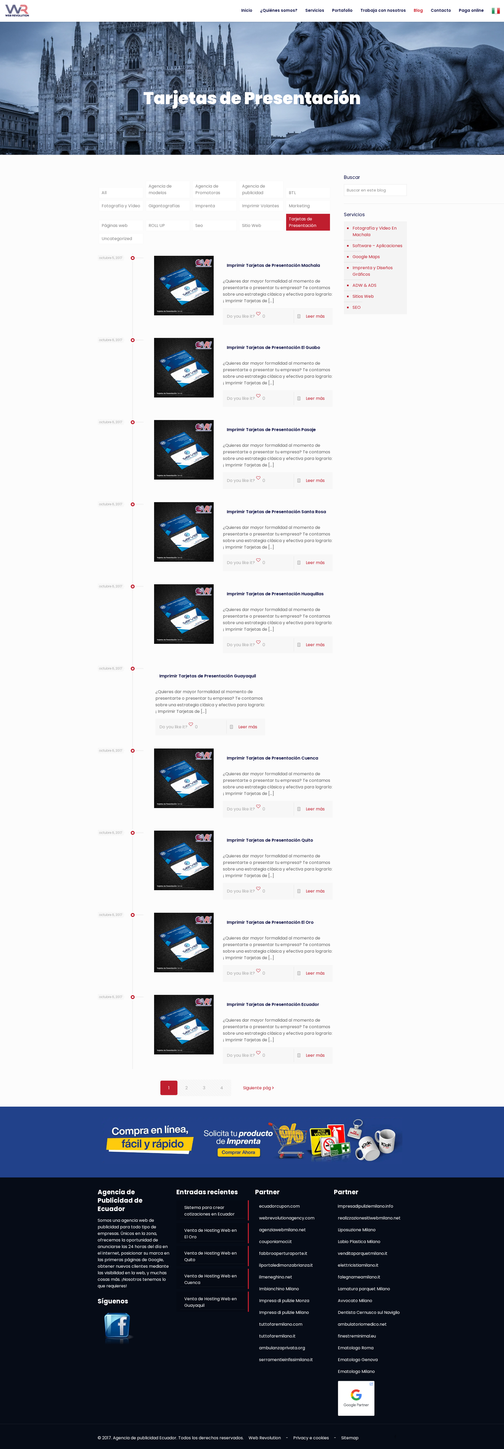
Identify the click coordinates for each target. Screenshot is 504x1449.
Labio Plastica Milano (359, 1242)
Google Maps (366, 257)
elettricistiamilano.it (358, 1265)
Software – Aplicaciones (377, 246)
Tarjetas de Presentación (302, 222)
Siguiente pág (257, 1088)
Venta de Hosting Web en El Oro (210, 1233)
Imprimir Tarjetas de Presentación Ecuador (273, 1004)
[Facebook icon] (395, 1436)
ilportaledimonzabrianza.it (286, 1265)
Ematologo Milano (356, 1371)
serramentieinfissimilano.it (286, 1360)
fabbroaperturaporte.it (283, 1253)
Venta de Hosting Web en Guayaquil (210, 1302)
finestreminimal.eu (357, 1336)
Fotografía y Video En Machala (375, 231)
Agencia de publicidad (253, 189)
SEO (357, 307)
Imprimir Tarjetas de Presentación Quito (270, 840)
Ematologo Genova (358, 1360)
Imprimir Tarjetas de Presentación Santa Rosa (276, 512)
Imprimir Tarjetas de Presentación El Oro (270, 922)
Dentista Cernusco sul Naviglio (369, 1312)
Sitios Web (363, 296)
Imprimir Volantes (260, 206)
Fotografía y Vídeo (121, 206)
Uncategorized (117, 239)
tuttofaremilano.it (277, 1336)
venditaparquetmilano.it (362, 1253)
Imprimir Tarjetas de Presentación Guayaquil (207, 676)
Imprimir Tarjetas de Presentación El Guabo (273, 347)
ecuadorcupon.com (279, 1206)
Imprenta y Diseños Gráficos (373, 271)
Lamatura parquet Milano (364, 1289)
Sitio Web (251, 225)
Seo (199, 225)
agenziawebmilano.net (282, 1230)
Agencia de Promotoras (207, 189)
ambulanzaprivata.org (282, 1348)
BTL (292, 193)
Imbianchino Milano (279, 1289)
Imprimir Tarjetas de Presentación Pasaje (271, 430)
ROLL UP (157, 225)
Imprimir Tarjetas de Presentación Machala (273, 265)
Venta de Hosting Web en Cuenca (210, 1279)
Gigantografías (164, 206)
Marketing (299, 206)
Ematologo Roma (356, 1348)
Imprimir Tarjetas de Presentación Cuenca (272, 758)
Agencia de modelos (160, 189)
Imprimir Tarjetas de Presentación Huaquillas (275, 594)
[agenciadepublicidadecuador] (17, 10)
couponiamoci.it (275, 1242)
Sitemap (350, 1438)
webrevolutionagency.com (286, 1218)
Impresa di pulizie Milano (284, 1312)
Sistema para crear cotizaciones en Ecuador (209, 1210)
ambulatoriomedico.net (362, 1324)
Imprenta (205, 206)
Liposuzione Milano (357, 1230)
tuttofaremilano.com (280, 1324)
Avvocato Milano (355, 1301)
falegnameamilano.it (359, 1277)
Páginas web (115, 225)
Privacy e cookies (311, 1438)
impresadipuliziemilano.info (365, 1206)
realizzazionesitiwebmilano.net (369, 1218)
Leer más (315, 316)
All (104, 193)
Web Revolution (265, 1438)
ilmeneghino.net (275, 1277)
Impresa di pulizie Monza (284, 1301)
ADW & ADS (364, 285)
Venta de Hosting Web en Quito (210, 1256)
